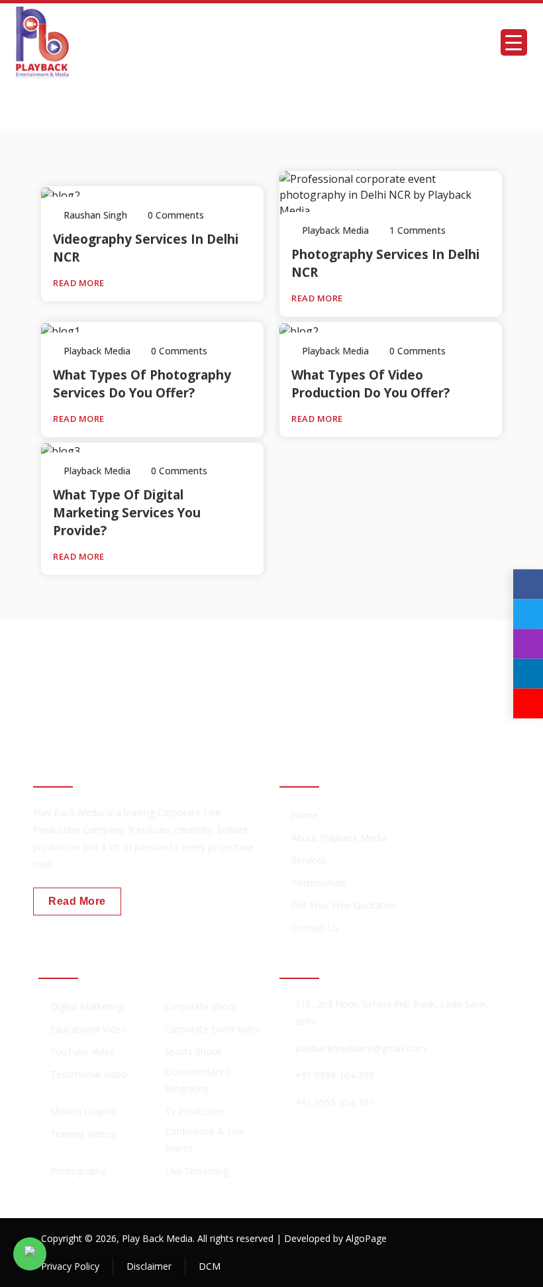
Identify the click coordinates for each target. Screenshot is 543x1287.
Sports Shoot (193, 1051)
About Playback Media (339, 837)
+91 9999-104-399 (334, 1075)
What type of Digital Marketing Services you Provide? (127, 512)
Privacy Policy (70, 1266)
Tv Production (195, 1111)
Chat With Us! (450, 673)
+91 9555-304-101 (334, 1102)
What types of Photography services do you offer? (142, 383)
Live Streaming (196, 1170)
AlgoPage (366, 1238)
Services (308, 860)
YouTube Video (82, 1051)
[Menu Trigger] (514, 42)
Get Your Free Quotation (344, 905)
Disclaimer (149, 1266)
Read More (80, 283)
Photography (78, 1170)
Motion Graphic (83, 1111)
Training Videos (83, 1133)
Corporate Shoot (201, 1006)
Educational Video (88, 1029)
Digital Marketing (86, 1006)
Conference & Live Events (204, 1140)
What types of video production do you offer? (370, 383)
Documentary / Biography (197, 1080)
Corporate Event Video (213, 1029)
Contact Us (315, 927)
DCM (210, 1266)
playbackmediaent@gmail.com (360, 1048)
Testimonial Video (88, 1074)
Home (304, 815)
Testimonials (318, 882)
